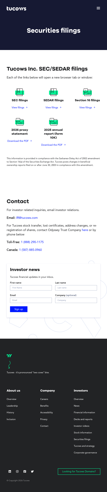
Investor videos (81, 426)
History (10, 413)
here (85, 230)
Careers (44, 399)
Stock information (83, 433)
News (76, 406)
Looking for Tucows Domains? (79, 471)
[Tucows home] (16, 8)
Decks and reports (83, 419)
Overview (11, 399)
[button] (98, 8)
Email (13, 295)
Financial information (84, 413)
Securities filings (82, 439)
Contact (44, 426)
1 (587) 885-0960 (30, 250)
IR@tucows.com (27, 217)
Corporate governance (85, 453)
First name (15, 283)
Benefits (44, 406)
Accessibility (46, 413)
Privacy (43, 419)
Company (65, 295)
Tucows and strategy (84, 446)
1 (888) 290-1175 (32, 242)
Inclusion (11, 419)
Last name (60, 283)
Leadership (12, 406)
